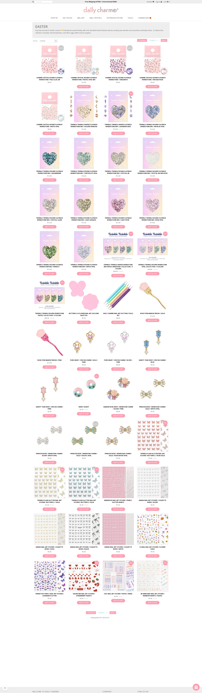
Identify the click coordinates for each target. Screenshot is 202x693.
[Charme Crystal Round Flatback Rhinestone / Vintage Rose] (152, 60)
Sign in (158, 2)
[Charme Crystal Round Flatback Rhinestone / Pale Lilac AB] (49, 60)
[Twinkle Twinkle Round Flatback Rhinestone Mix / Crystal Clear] (49, 200)
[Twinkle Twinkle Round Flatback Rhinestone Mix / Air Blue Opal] (152, 106)
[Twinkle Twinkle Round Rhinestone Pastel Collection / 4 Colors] (49, 295)
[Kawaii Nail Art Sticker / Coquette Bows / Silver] (152, 482)
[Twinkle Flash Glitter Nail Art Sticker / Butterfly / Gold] (49, 482)
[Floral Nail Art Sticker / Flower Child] (152, 529)
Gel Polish (67, 18)
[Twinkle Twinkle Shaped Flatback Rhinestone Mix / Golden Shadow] (83, 106)
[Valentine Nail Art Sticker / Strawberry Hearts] (83, 576)
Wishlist (150, 2)
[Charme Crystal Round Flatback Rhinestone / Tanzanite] (118, 60)
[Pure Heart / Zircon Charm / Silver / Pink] (118, 342)
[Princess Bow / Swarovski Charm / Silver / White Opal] (49, 435)
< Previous (142, 40)
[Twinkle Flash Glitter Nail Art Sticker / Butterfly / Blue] (83, 482)
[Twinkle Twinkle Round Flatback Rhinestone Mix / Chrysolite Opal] (83, 153)
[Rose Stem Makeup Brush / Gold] (152, 295)
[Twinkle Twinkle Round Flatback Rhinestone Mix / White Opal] (83, 246)
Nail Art (81, 18)
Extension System (115, 18)
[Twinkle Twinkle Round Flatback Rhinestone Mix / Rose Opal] (152, 200)
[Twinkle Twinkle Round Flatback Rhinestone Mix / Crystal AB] (118, 153)
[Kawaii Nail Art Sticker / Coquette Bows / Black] (83, 529)
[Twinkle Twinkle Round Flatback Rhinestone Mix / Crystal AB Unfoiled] (152, 153)
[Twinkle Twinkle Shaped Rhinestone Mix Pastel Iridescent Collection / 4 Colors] (118, 246)
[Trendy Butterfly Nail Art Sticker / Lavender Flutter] (49, 576)
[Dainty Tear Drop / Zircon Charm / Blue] (152, 342)
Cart (167, 2)
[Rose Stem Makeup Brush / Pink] (49, 342)
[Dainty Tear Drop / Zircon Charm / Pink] (49, 389)
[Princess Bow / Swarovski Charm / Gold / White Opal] (152, 389)
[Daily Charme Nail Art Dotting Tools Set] (118, 295)
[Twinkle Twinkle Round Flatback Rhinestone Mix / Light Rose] (118, 200)
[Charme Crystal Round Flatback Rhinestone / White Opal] (49, 106)
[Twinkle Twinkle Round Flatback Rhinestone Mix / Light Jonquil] (83, 200)
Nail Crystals (96, 18)
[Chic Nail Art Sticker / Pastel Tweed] (118, 576)
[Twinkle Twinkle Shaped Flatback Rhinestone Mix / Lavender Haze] (118, 106)
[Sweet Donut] (83, 389)
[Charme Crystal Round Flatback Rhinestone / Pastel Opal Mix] (83, 60)
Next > (164, 40)
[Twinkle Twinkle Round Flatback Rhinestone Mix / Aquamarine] (49, 153)
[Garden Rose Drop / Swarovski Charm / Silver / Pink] (118, 389)
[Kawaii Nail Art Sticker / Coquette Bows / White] (118, 529)
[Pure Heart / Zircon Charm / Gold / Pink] (83, 342)
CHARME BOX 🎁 (144, 18)
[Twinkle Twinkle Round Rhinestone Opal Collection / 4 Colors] (152, 246)
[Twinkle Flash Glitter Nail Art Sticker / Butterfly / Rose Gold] (152, 435)
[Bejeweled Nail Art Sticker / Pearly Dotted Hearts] (118, 482)
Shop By (54, 18)
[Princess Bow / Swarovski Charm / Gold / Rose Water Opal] (118, 435)
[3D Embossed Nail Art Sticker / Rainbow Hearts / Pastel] (152, 576)
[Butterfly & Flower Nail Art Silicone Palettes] (83, 295)
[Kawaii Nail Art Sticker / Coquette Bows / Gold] (49, 529)
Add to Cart (83, 87)
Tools (130, 18)
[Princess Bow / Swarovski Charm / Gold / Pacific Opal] (83, 435)
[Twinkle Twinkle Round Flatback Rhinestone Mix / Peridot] (49, 246)
